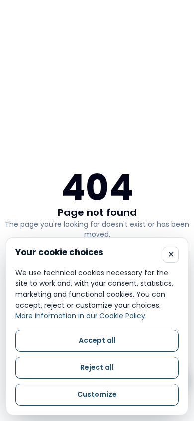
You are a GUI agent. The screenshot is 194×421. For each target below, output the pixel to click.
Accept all (97, 340)
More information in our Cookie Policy (80, 316)
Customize (97, 394)
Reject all (97, 367)
